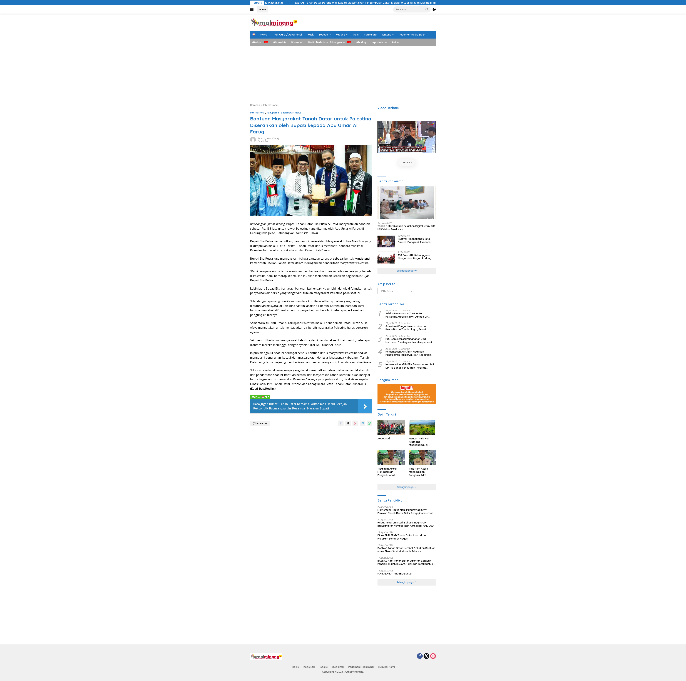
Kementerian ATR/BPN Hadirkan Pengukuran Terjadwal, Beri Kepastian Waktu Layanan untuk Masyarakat (408, 353)
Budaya (323, 34)
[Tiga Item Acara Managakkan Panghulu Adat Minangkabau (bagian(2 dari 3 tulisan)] (422, 457)
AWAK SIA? (383, 438)
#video (396, 42)
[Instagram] (433, 656)
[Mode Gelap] (434, 9)
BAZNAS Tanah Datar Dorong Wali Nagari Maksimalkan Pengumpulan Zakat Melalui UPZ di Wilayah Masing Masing (309, 2)
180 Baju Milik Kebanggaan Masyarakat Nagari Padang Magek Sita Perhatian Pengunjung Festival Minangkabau (414, 257)
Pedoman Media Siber (412, 34)
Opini (356, 34)
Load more (406, 162)
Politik (310, 34)
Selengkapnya (405, 270)
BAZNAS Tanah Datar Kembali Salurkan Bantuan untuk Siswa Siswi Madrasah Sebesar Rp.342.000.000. (406, 549)
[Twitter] (426, 656)
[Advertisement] (343, 73)
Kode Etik (309, 667)
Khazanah (297, 42)
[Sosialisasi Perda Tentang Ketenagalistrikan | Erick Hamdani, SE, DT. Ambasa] (406, 137)
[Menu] (252, 9)
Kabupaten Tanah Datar (280, 112)
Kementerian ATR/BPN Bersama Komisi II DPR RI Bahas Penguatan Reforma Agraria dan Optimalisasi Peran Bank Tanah (410, 366)
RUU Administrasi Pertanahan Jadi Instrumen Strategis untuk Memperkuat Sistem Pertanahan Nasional (409, 340)
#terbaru (257, 42)
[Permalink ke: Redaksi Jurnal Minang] (253, 139)
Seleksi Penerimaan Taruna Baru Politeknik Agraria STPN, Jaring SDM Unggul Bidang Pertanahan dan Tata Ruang (407, 315)
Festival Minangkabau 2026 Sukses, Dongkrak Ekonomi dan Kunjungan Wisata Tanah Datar (415, 240)
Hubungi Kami (386, 667)
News (263, 34)
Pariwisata (370, 34)
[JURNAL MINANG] (274, 22)
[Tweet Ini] (348, 423)
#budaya (361, 42)
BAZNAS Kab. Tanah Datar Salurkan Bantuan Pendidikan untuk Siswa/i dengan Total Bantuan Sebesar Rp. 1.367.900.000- (405, 562)
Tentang (386, 34)
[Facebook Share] (341, 423)
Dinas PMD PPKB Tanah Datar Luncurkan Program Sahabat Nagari (401, 537)
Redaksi (323, 667)
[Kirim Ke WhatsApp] (369, 423)
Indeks (262, 9)
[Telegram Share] (362, 423)
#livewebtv (279, 42)
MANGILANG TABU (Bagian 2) (394, 573)
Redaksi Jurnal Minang (268, 138)
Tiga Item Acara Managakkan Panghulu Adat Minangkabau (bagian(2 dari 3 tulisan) (422, 472)
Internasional (257, 112)
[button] (427, 9)
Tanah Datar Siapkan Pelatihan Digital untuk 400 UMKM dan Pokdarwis (406, 227)
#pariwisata (379, 42)
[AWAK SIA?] (390, 427)
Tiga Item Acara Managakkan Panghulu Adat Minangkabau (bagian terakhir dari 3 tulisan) (390, 472)
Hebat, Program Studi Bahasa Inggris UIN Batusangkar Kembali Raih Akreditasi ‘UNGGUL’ (405, 524)
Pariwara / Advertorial (288, 34)
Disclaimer (338, 667)
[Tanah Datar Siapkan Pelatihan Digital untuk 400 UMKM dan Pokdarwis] (406, 202)
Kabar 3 (340, 34)
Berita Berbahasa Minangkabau (327, 42)
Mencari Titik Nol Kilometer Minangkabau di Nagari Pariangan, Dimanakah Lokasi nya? (420, 442)
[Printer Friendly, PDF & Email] (260, 396)
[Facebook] (420, 656)
